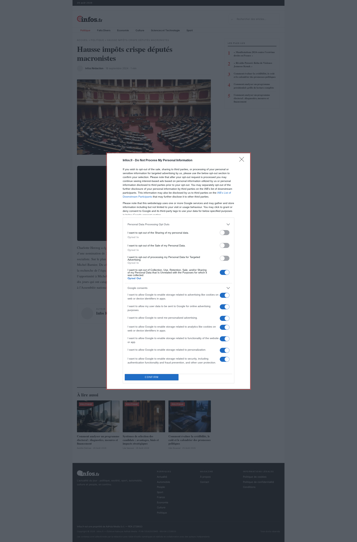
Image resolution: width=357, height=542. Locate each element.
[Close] (242, 160)
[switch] (224, 232)
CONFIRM (152, 377)
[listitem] (178, 224)
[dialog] (178, 271)
